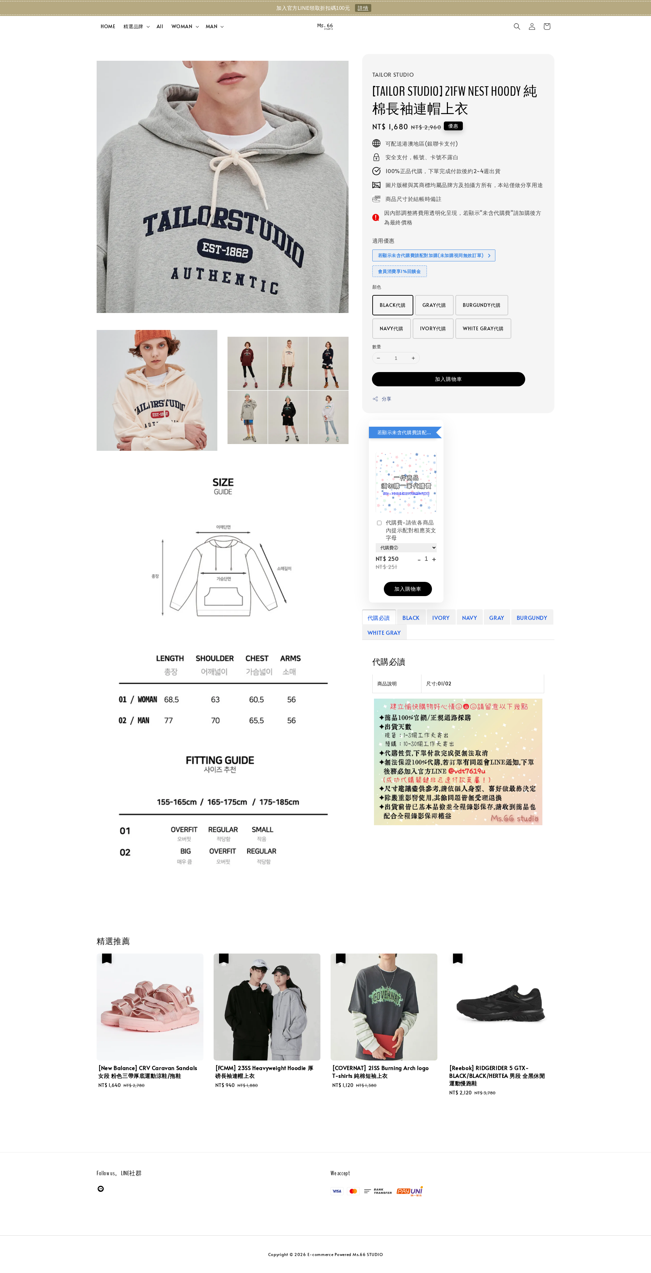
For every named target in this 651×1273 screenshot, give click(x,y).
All (160, 26)
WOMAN (182, 26)
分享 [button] (387, 399)
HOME (108, 26)
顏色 (376, 287)
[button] (517, 26)
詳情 (363, 8)
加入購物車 (448, 379)
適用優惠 (383, 240)
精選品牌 (133, 26)
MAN (212, 26)
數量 (376, 347)
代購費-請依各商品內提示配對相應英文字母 (411, 530)
